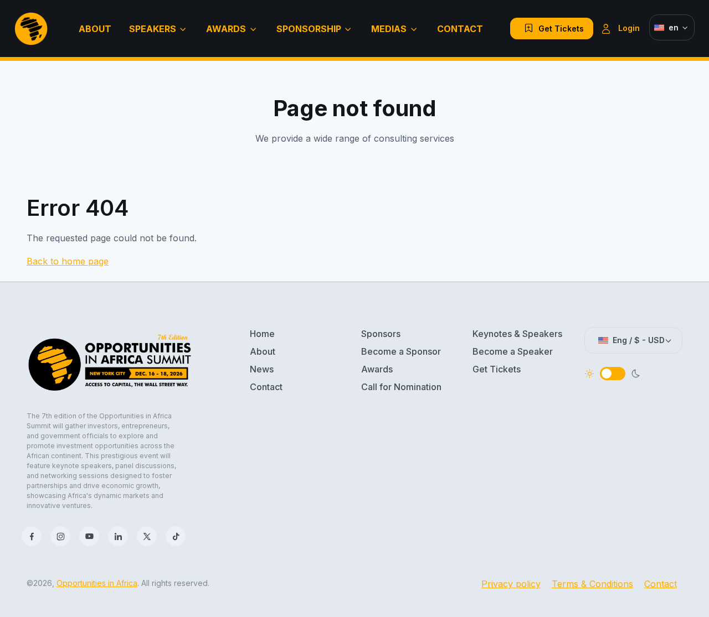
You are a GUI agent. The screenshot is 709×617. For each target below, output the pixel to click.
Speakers (152, 28)
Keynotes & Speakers (517, 333)
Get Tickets (557, 28)
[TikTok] (176, 536)
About (95, 28)
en (674, 27)
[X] (147, 536)
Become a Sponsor (401, 351)
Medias (389, 28)
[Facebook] (32, 536)
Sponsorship (308, 28)
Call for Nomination (401, 386)
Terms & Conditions (592, 583)
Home (262, 333)
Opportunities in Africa (96, 583)
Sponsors (380, 333)
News (262, 369)
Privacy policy (511, 583)
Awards (226, 28)
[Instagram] (60, 536)
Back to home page (68, 261)
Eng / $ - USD (639, 340)
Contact (460, 28)
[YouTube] (89, 536)
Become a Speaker (512, 351)
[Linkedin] (118, 536)
